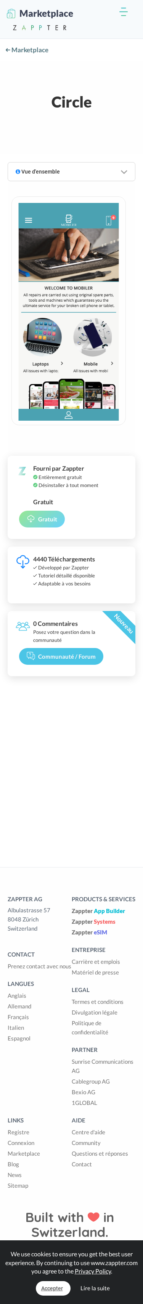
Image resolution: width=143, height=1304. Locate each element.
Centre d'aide (88, 1132)
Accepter (52, 1288)
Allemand (19, 1006)
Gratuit (47, 519)
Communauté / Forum (67, 656)
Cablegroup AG (91, 1081)
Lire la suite (95, 1288)
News (15, 1174)
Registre (18, 1132)
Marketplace (29, 50)
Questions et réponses (100, 1153)
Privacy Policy (93, 1271)
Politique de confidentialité (90, 1027)
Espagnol (19, 1038)
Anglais (17, 995)
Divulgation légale (94, 1012)
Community (86, 1142)
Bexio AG (83, 1092)
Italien (16, 1027)
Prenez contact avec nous (39, 966)
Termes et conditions (98, 1001)
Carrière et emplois (96, 961)
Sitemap (18, 1185)
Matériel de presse (95, 972)
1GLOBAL (84, 1102)
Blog (13, 1164)
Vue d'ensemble (40, 172)
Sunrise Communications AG (102, 1066)
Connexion (21, 1142)
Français (18, 1016)
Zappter (98, 910)
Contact (82, 1164)
